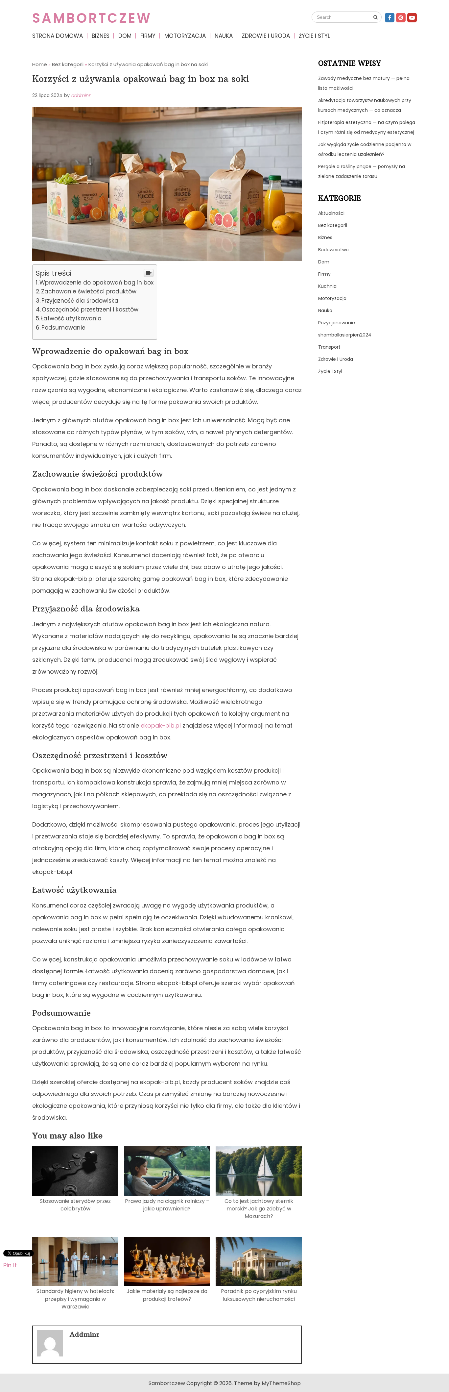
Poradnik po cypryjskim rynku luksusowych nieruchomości (259, 1295)
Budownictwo (333, 249)
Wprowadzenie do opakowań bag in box (96, 282)
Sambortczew (92, 18)
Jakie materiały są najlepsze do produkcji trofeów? (167, 1295)
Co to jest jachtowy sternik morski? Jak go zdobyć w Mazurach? (259, 1208)
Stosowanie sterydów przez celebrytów (75, 1204)
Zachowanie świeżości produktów (88, 291)
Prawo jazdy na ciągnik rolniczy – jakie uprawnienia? (167, 1204)
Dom (124, 35)
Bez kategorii (332, 225)
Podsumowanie (63, 328)
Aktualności (331, 213)
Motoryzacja (185, 35)
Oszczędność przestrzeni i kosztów (90, 309)
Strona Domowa (57, 35)
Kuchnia (327, 286)
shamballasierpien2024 (344, 335)
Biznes (100, 35)
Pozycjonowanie (336, 322)
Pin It (10, 1265)
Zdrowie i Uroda (266, 35)
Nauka (224, 35)
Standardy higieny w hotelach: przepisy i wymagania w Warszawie (75, 1298)
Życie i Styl (314, 35)
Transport (329, 347)
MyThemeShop (281, 1383)
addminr (80, 95)
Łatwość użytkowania (71, 318)
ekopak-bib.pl (161, 725)
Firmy (147, 35)
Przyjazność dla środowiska (79, 301)
